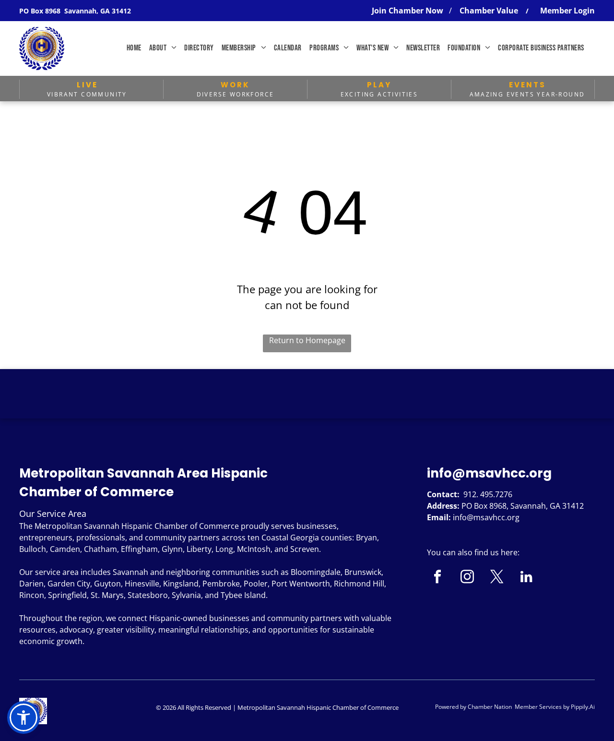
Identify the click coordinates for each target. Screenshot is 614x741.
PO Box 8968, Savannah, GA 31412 (522, 506)
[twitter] (496, 577)
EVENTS (527, 85)
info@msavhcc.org (489, 473)
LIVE (87, 85)
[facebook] (437, 577)
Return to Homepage (307, 340)
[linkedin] (526, 577)
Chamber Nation (490, 707)
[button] (23, 717)
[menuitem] (134, 48)
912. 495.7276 (487, 494)
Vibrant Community (87, 94)
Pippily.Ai (583, 707)
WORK (235, 85)
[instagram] (467, 577)
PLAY (379, 85)
